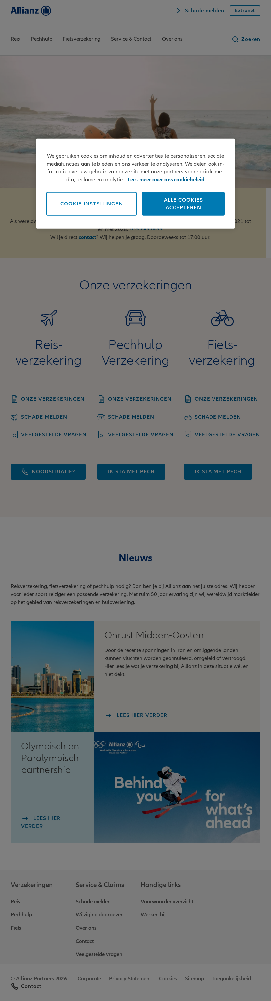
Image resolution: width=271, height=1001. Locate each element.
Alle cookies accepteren (183, 203)
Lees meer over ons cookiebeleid (166, 179)
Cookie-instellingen (91, 203)
